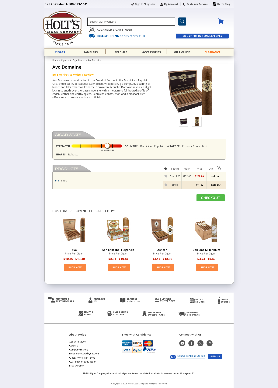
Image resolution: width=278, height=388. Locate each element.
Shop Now (75, 267)
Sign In (139, 4)
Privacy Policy (76, 365)
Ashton (162, 250)
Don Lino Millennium (206, 250)
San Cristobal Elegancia (118, 250)
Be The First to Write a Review (73, 74)
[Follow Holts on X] (200, 343)
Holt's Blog (223, 4)
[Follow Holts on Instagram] (210, 343)
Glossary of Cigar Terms (82, 357)
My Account (171, 4)
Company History (78, 349)
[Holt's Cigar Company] (65, 28)
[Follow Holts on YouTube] (182, 343)
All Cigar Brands (77, 60)
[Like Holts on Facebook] (191, 343)
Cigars (64, 60)
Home (55, 60)
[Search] (182, 21)
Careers (73, 345)
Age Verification (77, 341)
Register (150, 4)
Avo (74, 250)
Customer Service (197, 4)
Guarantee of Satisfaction (82, 361)
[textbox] (131, 22)
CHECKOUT (210, 197)
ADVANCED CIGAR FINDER (114, 30)
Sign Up (215, 356)
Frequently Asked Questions (84, 353)
